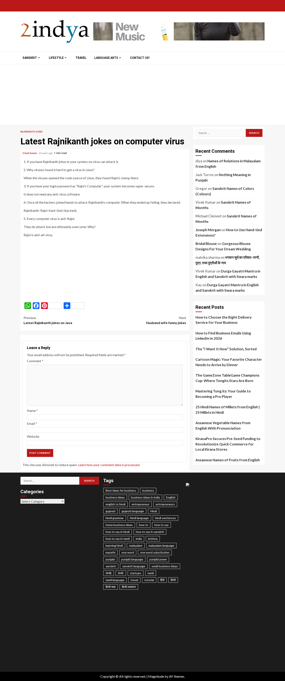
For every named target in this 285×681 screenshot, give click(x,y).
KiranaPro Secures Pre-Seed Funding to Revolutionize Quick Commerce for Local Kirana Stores (227, 443)
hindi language (139, 518)
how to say (161, 525)
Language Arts (106, 57)
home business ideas (119, 525)
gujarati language (133, 511)
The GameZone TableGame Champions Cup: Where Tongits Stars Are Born (227, 378)
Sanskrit (30, 57)
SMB (109, 573)
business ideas (115, 497)
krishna (153, 538)
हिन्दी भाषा (111, 587)
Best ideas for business (121, 490)
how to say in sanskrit (150, 531)
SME (121, 573)
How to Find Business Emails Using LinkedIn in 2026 (223, 336)
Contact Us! (140, 57)
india (139, 538)
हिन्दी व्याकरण (129, 587)
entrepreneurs (165, 504)
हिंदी (162, 580)
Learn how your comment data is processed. (109, 465)
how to (143, 525)
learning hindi (114, 545)
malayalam (135, 545)
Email (32, 423)
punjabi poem (158, 559)
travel (134, 580)
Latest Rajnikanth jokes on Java (48, 320)
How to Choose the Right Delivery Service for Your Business (223, 320)
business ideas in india (145, 497)
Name (32, 410)
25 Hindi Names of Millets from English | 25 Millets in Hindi (227, 410)
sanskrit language (133, 566)
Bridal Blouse (206, 243)
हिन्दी (173, 580)
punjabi (110, 559)
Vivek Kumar (30, 153)
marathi (110, 552)
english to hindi (115, 504)
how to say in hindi (118, 531)
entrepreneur (140, 504)
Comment (35, 361)
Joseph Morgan (208, 230)
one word (128, 552)
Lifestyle (56, 57)
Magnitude (156, 676)
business (148, 490)
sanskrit (111, 566)
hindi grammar (115, 518)
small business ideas (164, 566)
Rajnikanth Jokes (31, 131)
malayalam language (161, 545)
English (170, 497)
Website (33, 436)
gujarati (110, 511)
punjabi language (132, 559)
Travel (81, 57)
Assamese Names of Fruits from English (227, 460)
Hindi (153, 511)
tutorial (149, 580)
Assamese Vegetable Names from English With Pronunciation (222, 425)
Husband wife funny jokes (166, 320)
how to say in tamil (118, 538)
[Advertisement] (142, 95)
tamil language (115, 580)
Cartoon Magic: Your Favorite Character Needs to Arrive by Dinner (228, 362)
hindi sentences (165, 518)
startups (135, 573)
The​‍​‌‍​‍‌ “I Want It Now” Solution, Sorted (226, 349)
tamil (151, 573)
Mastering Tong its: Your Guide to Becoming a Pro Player (223, 394)
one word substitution (154, 552)
